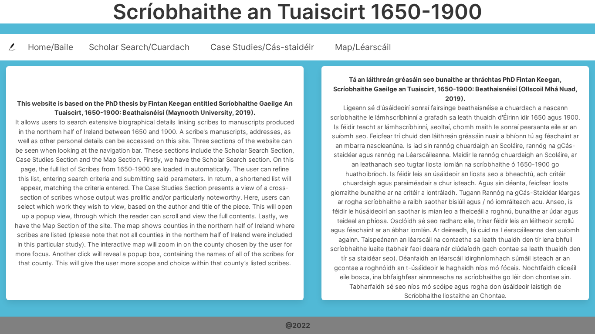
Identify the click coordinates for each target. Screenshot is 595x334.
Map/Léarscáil (363, 47)
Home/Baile (50, 47)
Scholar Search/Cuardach (139, 47)
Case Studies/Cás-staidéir (262, 47)
